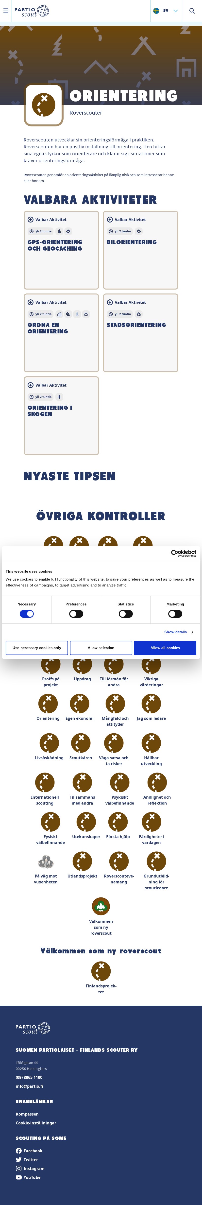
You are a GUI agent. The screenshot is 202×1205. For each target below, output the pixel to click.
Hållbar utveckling (151, 760)
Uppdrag (82, 679)
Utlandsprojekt (82, 876)
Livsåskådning (49, 757)
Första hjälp (118, 836)
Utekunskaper (86, 836)
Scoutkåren (80, 757)
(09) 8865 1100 (29, 1077)
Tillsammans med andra (82, 800)
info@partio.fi (29, 1086)
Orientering (48, 718)
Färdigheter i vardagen (151, 839)
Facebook (33, 1150)
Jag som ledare (151, 718)
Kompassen (27, 1114)
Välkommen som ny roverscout (101, 927)
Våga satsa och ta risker (114, 760)
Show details (175, 632)
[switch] (76, 614)
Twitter (31, 1159)
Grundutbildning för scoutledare (156, 882)
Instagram (34, 1168)
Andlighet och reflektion (157, 800)
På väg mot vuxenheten (46, 879)
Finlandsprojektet (101, 989)
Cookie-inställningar (36, 1123)
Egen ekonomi (80, 718)
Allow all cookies (165, 648)
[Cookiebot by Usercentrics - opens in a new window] (174, 553)
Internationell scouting (45, 800)
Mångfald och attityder (115, 721)
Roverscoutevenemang (119, 879)
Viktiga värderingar (151, 682)
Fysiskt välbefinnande (50, 839)
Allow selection (101, 648)
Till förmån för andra (114, 682)
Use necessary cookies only (37, 648)
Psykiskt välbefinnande (119, 800)
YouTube (32, 1177)
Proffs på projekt (51, 682)
